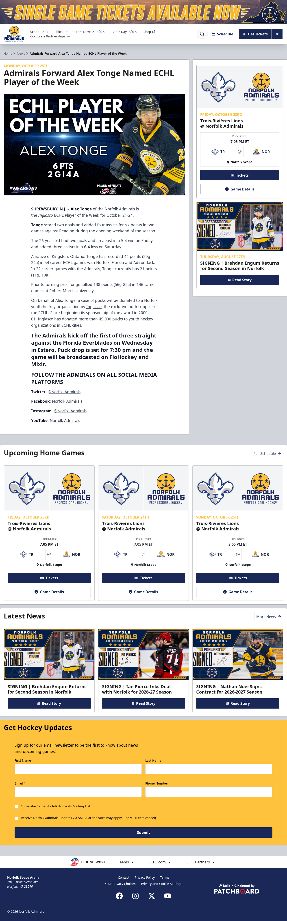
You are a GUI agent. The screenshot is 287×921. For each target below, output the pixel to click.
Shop (147, 32)
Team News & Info (88, 32)
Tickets (59, 32)
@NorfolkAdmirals (64, 391)
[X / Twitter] (151, 896)
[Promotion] (143, 12)
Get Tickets (258, 34)
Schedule (37, 32)
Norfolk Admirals (67, 401)
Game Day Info (122, 32)
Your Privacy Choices (120, 884)
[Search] (202, 34)
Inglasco (94, 306)
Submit (143, 832)
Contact (123, 877)
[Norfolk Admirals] (14, 34)
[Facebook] (119, 896)
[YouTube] (167, 896)
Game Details (242, 189)
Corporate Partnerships (47, 36)
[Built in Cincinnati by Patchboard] (236, 889)
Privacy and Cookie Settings (161, 884)
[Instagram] (135, 896)
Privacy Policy (145, 877)
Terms (164, 877)
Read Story (242, 279)
